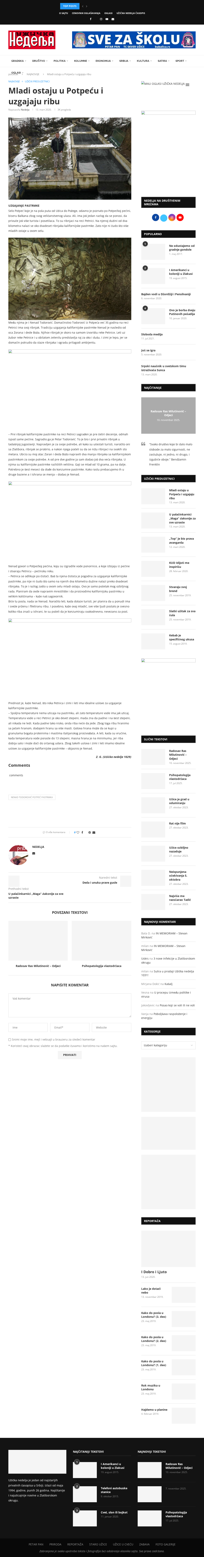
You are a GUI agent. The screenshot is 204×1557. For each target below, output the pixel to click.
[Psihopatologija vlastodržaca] (101, 941)
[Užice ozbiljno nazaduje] (153, 854)
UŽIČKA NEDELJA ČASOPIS (131, 13)
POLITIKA (60, 60)
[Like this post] (77, 832)
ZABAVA (144, 1544)
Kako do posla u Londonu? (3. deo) (153, 1315)
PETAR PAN (36, 1544)
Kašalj (169, 984)
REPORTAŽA (75, 1544)
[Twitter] (96, 19)
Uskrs (145, 958)
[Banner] (168, 1182)
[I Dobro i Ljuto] (168, 1249)
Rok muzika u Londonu (150, 1387)
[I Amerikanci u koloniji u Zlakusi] (153, 276)
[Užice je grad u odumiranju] (153, 805)
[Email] (113, 19)
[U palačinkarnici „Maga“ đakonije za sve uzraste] (153, 520)
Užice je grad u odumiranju (179, 801)
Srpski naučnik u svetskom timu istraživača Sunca (163, 368)
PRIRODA (55, 1544)
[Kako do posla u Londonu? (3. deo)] (184, 1319)
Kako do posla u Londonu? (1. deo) (153, 1363)
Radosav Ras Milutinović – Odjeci (38, 966)
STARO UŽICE (98, 1544)
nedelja (25, 109)
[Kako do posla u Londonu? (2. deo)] (184, 1343)
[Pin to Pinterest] (89, 832)
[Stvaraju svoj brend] (153, 593)
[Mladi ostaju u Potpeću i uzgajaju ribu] (153, 496)
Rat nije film (177, 823)
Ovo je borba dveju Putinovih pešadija (182, 312)
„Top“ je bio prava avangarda (181, 540)
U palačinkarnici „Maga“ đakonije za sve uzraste (182, 518)
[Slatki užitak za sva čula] (153, 617)
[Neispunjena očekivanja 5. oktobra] (153, 878)
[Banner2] (168, 1133)
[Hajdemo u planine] (184, 1416)
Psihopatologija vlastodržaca (101, 966)
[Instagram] (101, 19)
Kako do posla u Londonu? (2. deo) (153, 1339)
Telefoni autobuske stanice (114, 1490)
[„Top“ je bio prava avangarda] (153, 545)
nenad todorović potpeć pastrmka (32, 797)
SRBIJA (123, 60)
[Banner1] (168, 1084)
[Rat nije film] (153, 829)
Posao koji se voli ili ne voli (177, 1005)
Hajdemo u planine (154, 1409)
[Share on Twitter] (86, 832)
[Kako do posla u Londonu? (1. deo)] (184, 1367)
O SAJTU (63, 13)
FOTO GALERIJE (166, 1544)
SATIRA (162, 60)
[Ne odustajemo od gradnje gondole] (153, 252)
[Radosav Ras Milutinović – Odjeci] (38, 941)
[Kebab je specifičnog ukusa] (153, 641)
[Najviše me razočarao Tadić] (153, 902)
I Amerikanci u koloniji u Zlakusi (181, 272)
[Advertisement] (168, 164)
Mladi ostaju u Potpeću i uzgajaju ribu (181, 494)
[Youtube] (107, 19)
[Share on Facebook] (82, 832)
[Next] (86, 6)
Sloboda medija (152, 334)
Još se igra (148, 350)
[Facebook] (90, 19)
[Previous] (82, 6)
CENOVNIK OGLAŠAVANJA (86, 13)
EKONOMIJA (103, 60)
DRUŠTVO (38, 60)
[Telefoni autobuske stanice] (85, 1494)
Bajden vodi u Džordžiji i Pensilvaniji (166, 294)
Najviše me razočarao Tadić (180, 898)
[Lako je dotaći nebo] (184, 1295)
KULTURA (143, 60)
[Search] (194, 85)
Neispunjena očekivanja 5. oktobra (178, 875)
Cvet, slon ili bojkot (114, 1512)
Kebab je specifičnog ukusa (181, 637)
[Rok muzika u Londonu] (184, 1392)
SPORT (180, 60)
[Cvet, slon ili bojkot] (85, 1518)
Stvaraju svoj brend (178, 589)
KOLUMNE (80, 60)
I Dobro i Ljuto (154, 1271)
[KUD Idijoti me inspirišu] (153, 569)
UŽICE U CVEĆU (123, 1544)
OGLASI (108, 13)
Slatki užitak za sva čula (182, 613)
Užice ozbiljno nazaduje (178, 849)
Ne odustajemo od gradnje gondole (182, 248)
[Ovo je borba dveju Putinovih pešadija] (153, 316)
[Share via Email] (93, 832)
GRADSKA (17, 60)
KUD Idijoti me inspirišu (179, 565)
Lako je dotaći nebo (151, 1291)
